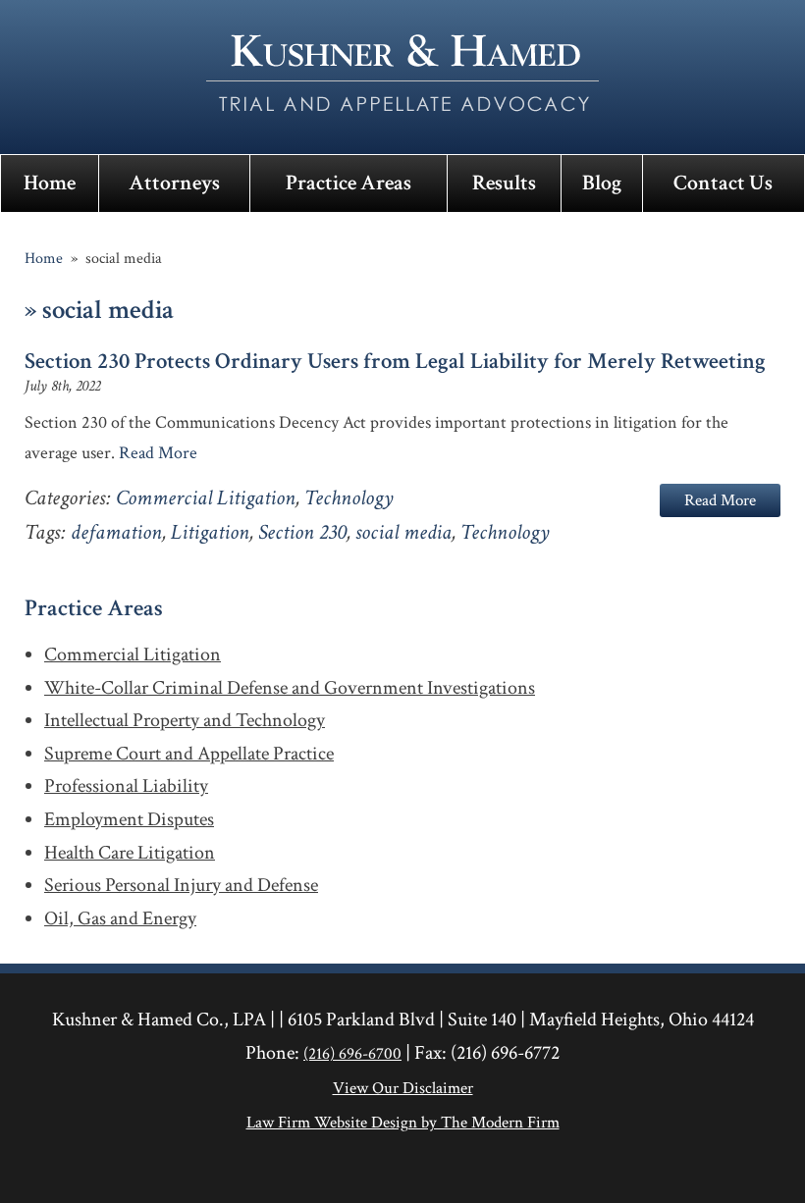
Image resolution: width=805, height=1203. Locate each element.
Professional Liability (126, 787)
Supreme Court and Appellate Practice (189, 754)
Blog (601, 183)
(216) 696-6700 (352, 1054)
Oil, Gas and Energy (120, 919)
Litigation (210, 532)
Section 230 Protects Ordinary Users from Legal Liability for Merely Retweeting (395, 361)
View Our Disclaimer (403, 1088)
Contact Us (723, 183)
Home (50, 183)
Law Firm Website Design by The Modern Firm (403, 1122)
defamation (116, 532)
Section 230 (302, 532)
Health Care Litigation (129, 853)
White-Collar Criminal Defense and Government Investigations (289, 689)
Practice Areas (348, 183)
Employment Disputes (129, 820)
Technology (349, 498)
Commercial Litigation (205, 498)
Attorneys (174, 183)
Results (504, 183)
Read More (158, 453)
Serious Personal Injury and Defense (181, 886)
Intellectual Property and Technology (184, 721)
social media (403, 532)
